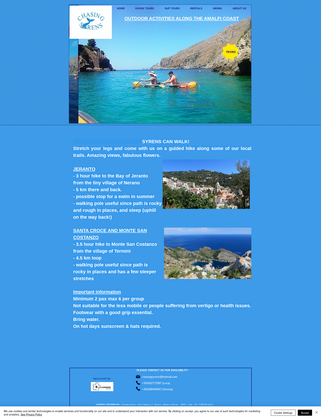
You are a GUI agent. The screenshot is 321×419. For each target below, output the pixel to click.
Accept (305, 413)
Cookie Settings (283, 413)
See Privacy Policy (31, 414)
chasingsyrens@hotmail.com (159, 376)
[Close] (316, 412)
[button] (160, 63)
